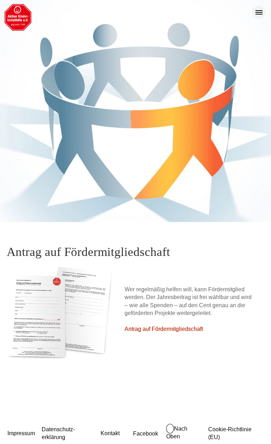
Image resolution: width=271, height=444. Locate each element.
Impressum (21, 433)
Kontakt (110, 433)
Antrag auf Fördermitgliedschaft (164, 329)
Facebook (145, 434)
